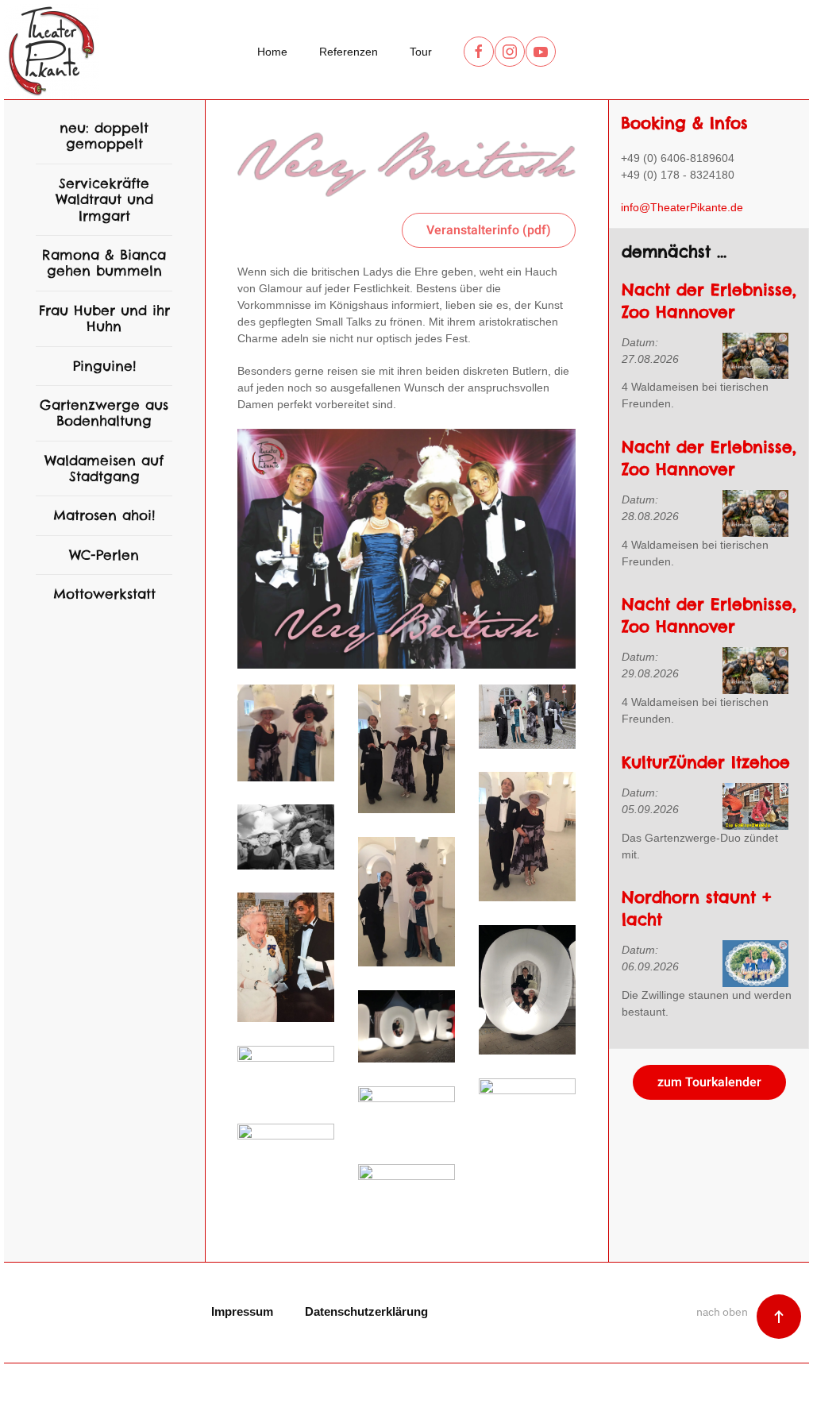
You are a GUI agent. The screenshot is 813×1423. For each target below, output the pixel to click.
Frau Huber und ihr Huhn (104, 318)
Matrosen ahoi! (104, 515)
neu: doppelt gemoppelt (104, 135)
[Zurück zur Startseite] (51, 51)
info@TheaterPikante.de (682, 207)
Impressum (242, 1311)
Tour (421, 51)
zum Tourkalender (709, 1082)
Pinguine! (104, 366)
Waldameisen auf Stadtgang (104, 468)
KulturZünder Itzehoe (706, 762)
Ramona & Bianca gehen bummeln (104, 263)
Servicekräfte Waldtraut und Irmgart (104, 200)
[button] (779, 1316)
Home (272, 51)
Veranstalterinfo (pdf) (488, 230)
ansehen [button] (310, 732)
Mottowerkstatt (104, 594)
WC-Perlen (104, 555)
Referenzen (348, 51)
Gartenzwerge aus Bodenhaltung (104, 413)
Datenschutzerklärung (366, 1311)
